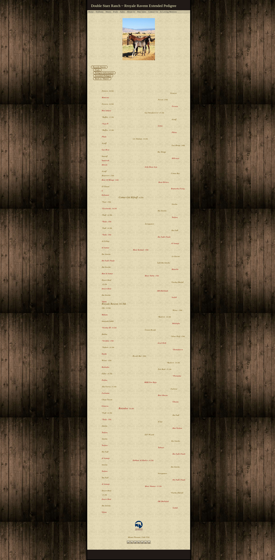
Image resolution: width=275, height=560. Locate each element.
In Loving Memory (168, 12)
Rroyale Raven (99, 67)
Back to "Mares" (102, 78)
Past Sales (141, 12)
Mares (108, 12)
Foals (115, 12)
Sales (122, 12)
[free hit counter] (139, 543)
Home (91, 12)
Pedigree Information (104, 73)
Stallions (99, 12)
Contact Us (153, 12)
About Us (131, 12)
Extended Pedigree (103, 76)
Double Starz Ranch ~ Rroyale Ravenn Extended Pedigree (133, 6)
